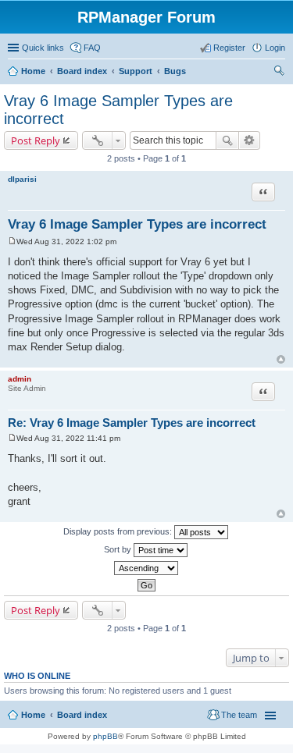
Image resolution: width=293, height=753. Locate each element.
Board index (82, 71)
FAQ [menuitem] (92, 47)
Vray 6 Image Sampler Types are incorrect (137, 224)
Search (227, 140)
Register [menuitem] (229, 47)
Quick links (43, 47)
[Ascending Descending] (146, 568)
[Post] (12, 241)
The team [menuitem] (239, 714)
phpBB (105, 736)
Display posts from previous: (118, 531)
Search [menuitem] (279, 72)
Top (281, 359)
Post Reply (35, 140)
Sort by (119, 549)
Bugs (175, 71)
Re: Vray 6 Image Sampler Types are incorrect (131, 422)
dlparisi (22, 179)
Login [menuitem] (275, 47)
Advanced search (249, 140)
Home (33, 71)
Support (135, 71)
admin (19, 379)
